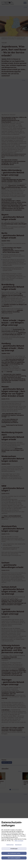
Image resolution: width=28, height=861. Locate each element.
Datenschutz (10, 845)
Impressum (18, 845)
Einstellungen (14, 849)
